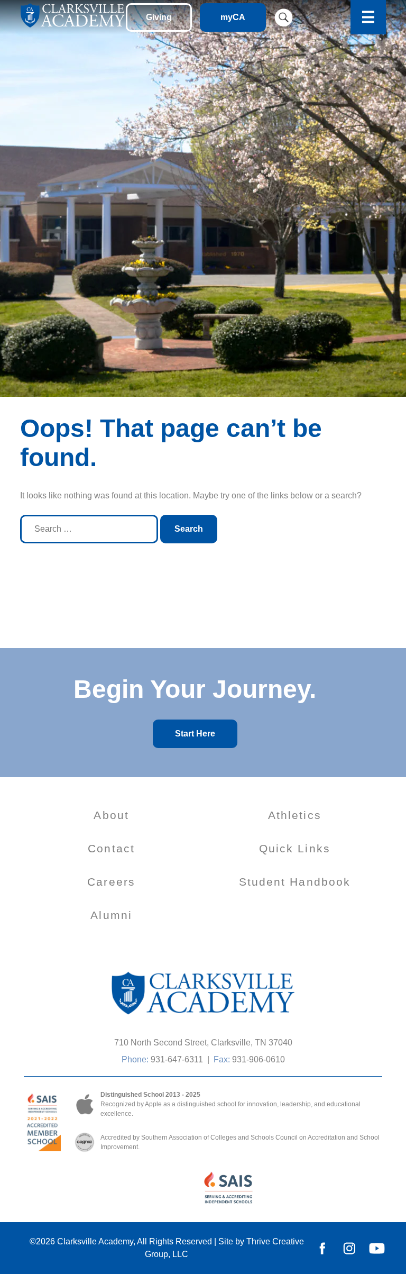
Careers (111, 882)
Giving (159, 17)
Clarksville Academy (95, 1241)
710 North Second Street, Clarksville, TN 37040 (203, 1042)
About (111, 815)
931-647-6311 (177, 1059)
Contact (111, 848)
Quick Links (294, 848)
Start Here (195, 733)
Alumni (111, 915)
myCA (232, 17)
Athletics (294, 815)
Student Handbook (295, 882)
